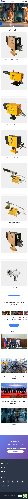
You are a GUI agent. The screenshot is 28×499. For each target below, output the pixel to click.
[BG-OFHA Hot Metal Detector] (14, 208)
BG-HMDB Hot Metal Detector (14, 124)
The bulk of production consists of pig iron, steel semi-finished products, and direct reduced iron (14, 376)
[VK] (8, 485)
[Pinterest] (17, 481)
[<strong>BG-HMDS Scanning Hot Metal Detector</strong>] (14, 45)
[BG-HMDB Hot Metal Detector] (14, 110)
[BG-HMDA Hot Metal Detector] (14, 77)
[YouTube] (3, 485)
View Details (14, 297)
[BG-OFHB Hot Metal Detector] (14, 175)
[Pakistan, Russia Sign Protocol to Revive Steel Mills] (14, 341)
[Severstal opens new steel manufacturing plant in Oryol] (14, 415)
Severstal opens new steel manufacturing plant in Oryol (14, 426)
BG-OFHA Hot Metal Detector (14, 222)
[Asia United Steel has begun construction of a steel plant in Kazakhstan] (14, 390)
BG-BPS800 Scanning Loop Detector (14, 255)
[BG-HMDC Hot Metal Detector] (14, 143)
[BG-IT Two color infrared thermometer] (14, 273)
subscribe (15, 451)
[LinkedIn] (22, 481)
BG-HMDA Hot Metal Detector (14, 92)
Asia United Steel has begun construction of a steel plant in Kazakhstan (14, 401)
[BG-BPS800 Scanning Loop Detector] (14, 240)
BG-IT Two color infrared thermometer (14, 287)
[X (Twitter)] (13, 481)
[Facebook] (3, 481)
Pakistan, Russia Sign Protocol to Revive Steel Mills (14, 351)
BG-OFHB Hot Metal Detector (14, 189)
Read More (15, 354)
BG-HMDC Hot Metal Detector (14, 157)
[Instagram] (8, 481)
